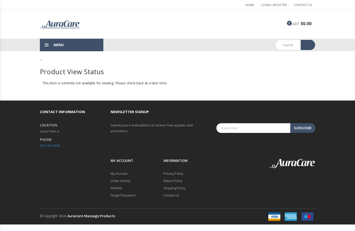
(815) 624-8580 (50, 145)
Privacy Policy (173, 173)
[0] (285, 24)
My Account (119, 173)
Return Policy (173, 181)
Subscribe (303, 128)
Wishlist (116, 188)
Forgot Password (123, 195)
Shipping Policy (174, 188)
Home (249, 5)
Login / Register (274, 5)
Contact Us (303, 5)
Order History (120, 181)
